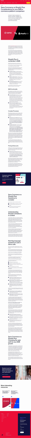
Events (23, 0)
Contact (26, 0)
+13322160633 (22, 427)
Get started (4, 182)
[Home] (2, 0)
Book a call (22, 432)
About (21, 0)
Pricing (2, 419)
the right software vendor (13, 45)
